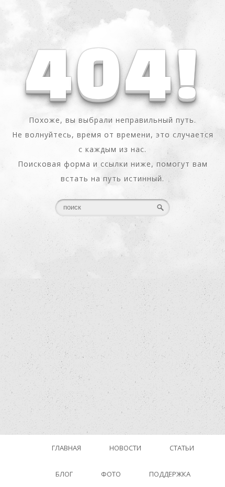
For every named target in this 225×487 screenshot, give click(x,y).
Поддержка (169, 474)
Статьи (182, 448)
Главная (66, 448)
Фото (111, 474)
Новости (125, 448)
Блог (64, 474)
